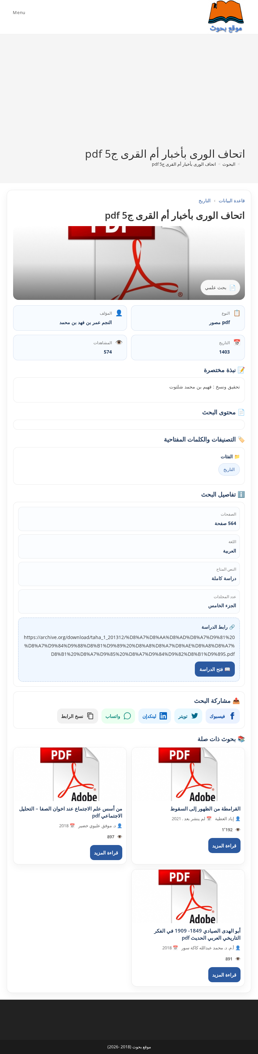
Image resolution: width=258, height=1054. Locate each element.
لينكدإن (149, 716)
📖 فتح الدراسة (215, 669)
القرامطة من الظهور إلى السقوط (205, 808)
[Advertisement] (129, 96)
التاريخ (205, 200)
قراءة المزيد (224, 845)
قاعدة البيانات (232, 200)
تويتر (182, 716)
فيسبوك (217, 716)
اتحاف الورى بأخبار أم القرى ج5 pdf (184, 164)
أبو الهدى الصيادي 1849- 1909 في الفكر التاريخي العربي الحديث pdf (197, 934)
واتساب (112, 716)
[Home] (243, 164)
